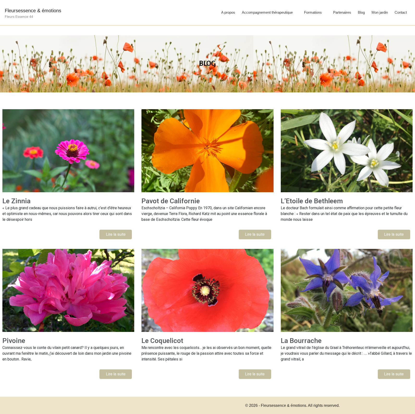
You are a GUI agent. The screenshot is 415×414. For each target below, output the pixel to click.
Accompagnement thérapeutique (267, 12)
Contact (401, 12)
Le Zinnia (16, 201)
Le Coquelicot (162, 341)
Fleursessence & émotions (33, 10)
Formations (313, 12)
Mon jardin (380, 12)
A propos (228, 12)
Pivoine (13, 341)
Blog (361, 12)
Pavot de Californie (170, 201)
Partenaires (342, 12)
